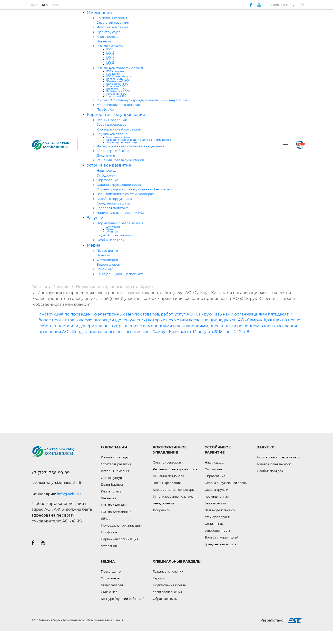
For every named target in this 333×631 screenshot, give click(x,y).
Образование (108, 180)
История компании (112, 27)
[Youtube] (259, 5)
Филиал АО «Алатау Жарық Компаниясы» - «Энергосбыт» (143, 100)
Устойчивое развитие (109, 165)
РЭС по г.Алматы (110, 46)
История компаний (115, 471)
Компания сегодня (112, 18)
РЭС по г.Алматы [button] (114, 505)
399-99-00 (187, 4)
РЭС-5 (110, 59)
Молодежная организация (118, 105)
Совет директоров (111, 124)
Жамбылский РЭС (117, 81)
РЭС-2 (110, 52)
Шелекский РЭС (116, 89)
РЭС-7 (110, 64)
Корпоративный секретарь (119, 129)
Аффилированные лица (121, 142)
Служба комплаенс (112, 134)
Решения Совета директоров (120, 160)
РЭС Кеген (113, 73)
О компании (99, 12)
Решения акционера (168, 476)
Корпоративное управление (116, 114)
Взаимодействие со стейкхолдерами (127, 194)
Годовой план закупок (114, 235)
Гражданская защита (113, 203)
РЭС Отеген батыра (119, 76)
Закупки (95, 217)
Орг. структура (108, 32)
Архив (110, 229)
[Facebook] (250, 5)
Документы (106, 155)
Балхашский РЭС (117, 83)
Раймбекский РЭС (118, 91)
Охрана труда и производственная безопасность (136, 189)
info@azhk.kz (69, 494)
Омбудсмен (106, 175)
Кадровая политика (112, 208)
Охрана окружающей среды (119, 184)
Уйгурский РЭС (116, 93)
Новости (103, 255)
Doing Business (112, 484)
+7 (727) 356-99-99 (162, 4)
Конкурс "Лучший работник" (120, 274)
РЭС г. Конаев (115, 71)
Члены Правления (112, 120)
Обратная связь (165, 599)
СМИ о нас (105, 269)
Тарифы (159, 578)
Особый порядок (110, 240)
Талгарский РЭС (116, 96)
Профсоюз (105, 109)
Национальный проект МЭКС (120, 212)
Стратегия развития (113, 22)
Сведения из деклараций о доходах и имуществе (138, 139)
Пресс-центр (107, 250)
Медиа (93, 245)
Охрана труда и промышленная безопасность (217, 496)
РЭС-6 (110, 61)
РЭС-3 (110, 54)
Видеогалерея (108, 264)
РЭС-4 (110, 56)
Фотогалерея (107, 260)
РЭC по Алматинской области (120, 68)
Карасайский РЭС (117, 79)
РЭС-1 (109, 49)
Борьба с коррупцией (114, 199)
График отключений (168, 571)
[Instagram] (43, 542)
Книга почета (107, 36)
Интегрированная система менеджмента (130, 146)
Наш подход (106, 170)
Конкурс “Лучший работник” (123, 599)
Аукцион (112, 231)
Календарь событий (113, 151)
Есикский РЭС (115, 86)
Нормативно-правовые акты (120, 223)
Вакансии (104, 41)
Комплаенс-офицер (119, 137)
